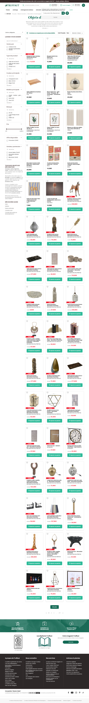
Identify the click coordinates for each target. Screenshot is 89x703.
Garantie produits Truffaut (12, 676)
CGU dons (7, 668)
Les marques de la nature (32, 676)
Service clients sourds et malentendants (52, 674)
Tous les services (50, 681)
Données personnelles (11, 673)
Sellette (7, 206)
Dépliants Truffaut (10, 682)
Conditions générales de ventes (13, 661)
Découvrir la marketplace (52, 676)
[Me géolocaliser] (67, 13)
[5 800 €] (21, 129)
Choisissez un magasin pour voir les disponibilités (42, 33)
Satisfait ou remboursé (52, 670)
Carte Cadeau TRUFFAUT (52, 665)
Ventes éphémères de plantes (74, 674)
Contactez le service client (12, 692)
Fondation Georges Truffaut (33, 661)
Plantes (8, 9)
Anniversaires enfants (52, 667)
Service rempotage (71, 667)
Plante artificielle (9, 208)
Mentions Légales (66, 700)
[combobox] (31, 5)
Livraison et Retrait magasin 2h (54, 661)
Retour (9, 13)
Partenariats (29, 665)
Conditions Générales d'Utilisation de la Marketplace (35, 700)
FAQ (27, 675)
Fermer (55, 17)
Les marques (29, 678)
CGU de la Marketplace (11, 663)
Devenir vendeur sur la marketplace (52, 679)
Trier (67, 33)
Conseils (70, 9)
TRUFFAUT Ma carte (51, 663)
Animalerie (39, 9)
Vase (6, 204)
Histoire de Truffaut (31, 663)
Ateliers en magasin (51, 672)
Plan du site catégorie (11, 685)
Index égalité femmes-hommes (34, 668)
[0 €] (6, 129)
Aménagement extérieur (27, 9)
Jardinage (15, 9)
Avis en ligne (8, 680)
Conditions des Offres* (77, 700)
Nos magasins (29, 673)
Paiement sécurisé (51, 668)
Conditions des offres (10, 683)
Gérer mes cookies (10, 678)
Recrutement (29, 667)
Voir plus (54, 607)
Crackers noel (8, 210)
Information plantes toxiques (74, 665)
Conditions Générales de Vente (15, 700)
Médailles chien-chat (72, 670)
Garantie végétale (71, 661)
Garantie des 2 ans (10, 675)
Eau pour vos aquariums (72, 672)
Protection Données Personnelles (54, 700)
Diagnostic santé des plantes (74, 663)
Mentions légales (9, 669)
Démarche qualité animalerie (74, 668)
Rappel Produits (9, 671)
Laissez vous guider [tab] (13, 37)
